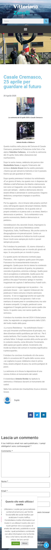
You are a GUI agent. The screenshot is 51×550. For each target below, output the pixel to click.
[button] (25, 29)
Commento (7, 451)
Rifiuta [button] (24, 543)
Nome (4, 481)
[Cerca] (46, 21)
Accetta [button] (16, 543)
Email (4, 491)
